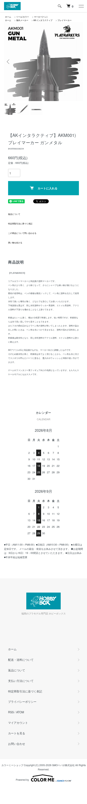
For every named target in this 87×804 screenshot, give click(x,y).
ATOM (20, 712)
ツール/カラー (22, 16)
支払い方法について (21, 681)
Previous (8, 61)
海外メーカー (22, 20)
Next (78, 61)
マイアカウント (18, 723)
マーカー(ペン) (40, 16)
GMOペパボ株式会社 (63, 765)
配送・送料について (21, 660)
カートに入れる (47, 188)
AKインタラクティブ (42, 20)
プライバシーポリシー (22, 702)
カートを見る (16, 733)
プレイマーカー (64, 20)
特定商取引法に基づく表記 (20, 223)
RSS (11, 712)
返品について (14, 214)
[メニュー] (81, 6)
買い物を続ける (15, 242)
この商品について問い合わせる (22, 233)
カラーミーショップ (12, 765)
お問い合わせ (16, 744)
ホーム (8, 16)
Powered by (22, 779)
